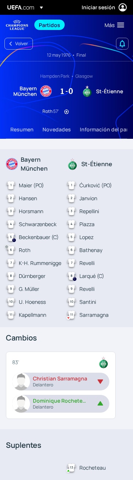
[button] (113, 24)
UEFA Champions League (17, 25)
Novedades (56, 129)
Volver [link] (21, 43)
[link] (49, 24)
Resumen (22, 129)
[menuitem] (65, 24)
